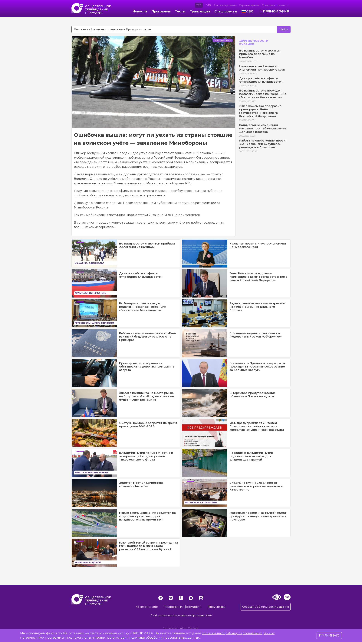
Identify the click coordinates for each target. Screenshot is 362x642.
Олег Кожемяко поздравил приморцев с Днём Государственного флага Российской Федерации (260, 111)
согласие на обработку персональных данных (238, 633)
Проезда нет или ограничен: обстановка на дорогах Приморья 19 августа (146, 366)
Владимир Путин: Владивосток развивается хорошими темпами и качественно (256, 486)
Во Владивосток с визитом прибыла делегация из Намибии (260, 54)
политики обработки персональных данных (164, 637)
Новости (139, 11)
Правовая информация (182, 607)
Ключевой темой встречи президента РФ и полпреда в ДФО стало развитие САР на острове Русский (148, 546)
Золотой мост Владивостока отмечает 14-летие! (141, 484)
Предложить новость (275, 5)
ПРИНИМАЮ (329, 635)
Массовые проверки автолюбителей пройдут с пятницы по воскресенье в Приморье (258, 516)
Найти (283, 29)
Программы (161, 11)
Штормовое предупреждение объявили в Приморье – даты (252, 394)
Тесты (180, 11)
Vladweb (193, 628)
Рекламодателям (225, 5)
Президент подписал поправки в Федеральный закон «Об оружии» (255, 334)
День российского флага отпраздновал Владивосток (260, 79)
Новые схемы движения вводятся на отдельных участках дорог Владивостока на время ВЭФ (147, 516)
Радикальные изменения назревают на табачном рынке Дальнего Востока (262, 128)
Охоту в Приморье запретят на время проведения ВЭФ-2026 (148, 424)
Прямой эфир (276, 11)
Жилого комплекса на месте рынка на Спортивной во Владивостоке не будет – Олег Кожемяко (146, 396)
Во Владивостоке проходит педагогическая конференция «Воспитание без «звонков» (262, 94)
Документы (216, 607)
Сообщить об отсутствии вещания (265, 606)
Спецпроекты (225, 11)
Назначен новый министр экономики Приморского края (262, 67)
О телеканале (147, 607)
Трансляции (200, 11)
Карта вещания (249, 5)
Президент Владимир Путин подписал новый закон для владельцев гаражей (251, 456)
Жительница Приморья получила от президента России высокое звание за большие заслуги (257, 366)
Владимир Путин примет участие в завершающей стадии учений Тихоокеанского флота (146, 456)
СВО (250, 11)
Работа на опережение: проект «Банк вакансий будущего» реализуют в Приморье (263, 144)
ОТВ (208, 5)
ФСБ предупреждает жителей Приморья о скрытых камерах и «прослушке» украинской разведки (256, 426)
